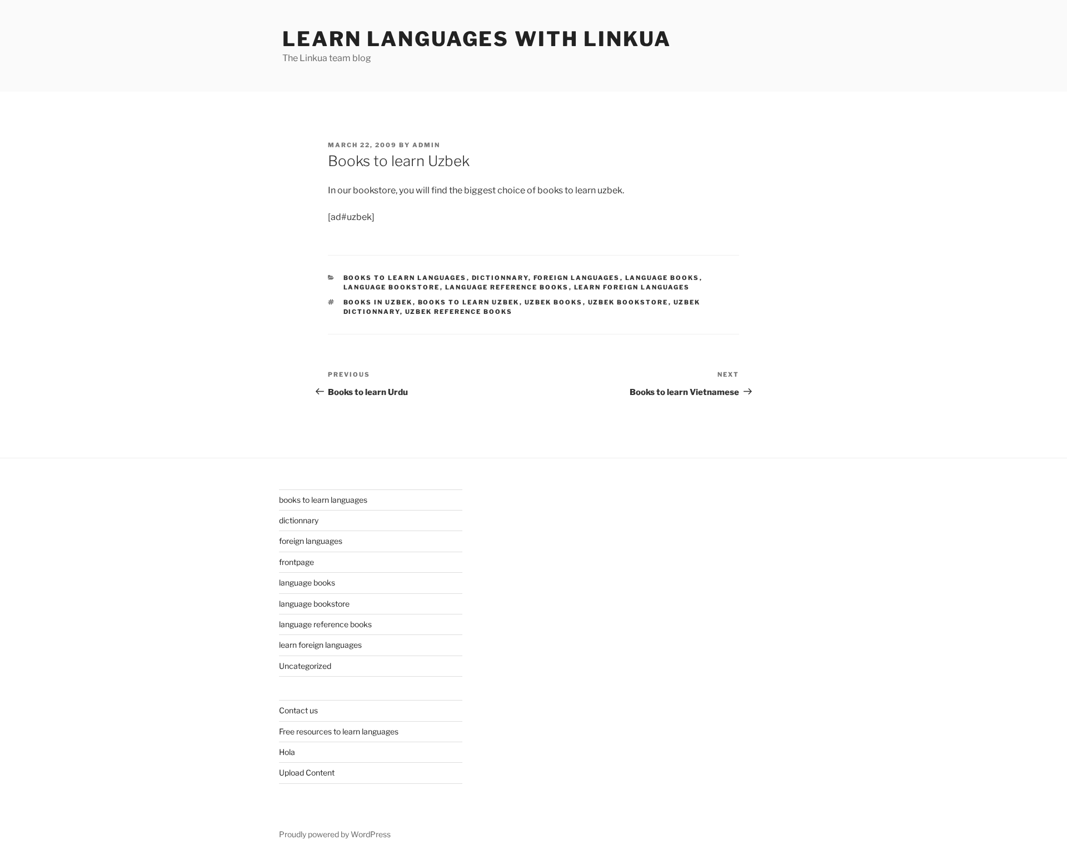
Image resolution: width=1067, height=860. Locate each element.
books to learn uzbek (469, 302)
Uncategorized (305, 666)
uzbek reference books (459, 312)
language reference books (507, 287)
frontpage (296, 562)
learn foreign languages (632, 287)
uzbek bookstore (628, 302)
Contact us (298, 710)
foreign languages (577, 278)
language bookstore (391, 287)
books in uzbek (378, 302)
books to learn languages (405, 278)
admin (426, 145)
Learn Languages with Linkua (476, 39)
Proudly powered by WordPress (335, 834)
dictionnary (500, 278)
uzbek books (554, 302)
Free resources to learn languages (338, 731)
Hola (287, 752)
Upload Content (307, 772)
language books (662, 278)
